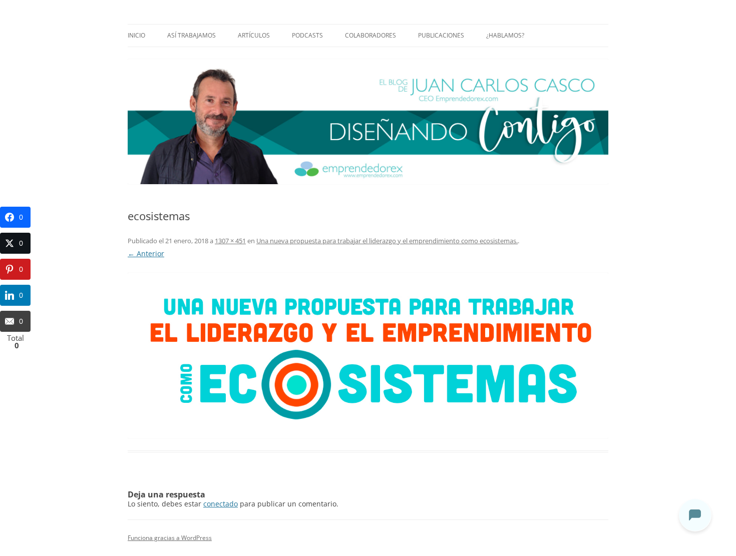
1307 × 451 (230, 240)
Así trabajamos (191, 35)
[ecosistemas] (368, 355)
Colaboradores (370, 35)
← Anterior (146, 253)
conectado (220, 503)
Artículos (254, 35)
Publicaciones (441, 35)
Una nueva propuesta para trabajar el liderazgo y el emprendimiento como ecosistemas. (387, 240)
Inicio (136, 35)
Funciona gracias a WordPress (170, 537)
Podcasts (307, 35)
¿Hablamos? (505, 35)
